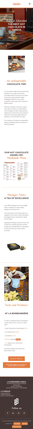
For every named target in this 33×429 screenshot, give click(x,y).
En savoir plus (16, 426)
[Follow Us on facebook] (8, 413)
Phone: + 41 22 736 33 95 (7, 395)
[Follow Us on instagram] (18, 413)
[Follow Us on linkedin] (13, 413)
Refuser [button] (25, 423)
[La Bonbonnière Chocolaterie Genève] (16, 4)
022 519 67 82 (23, 388)
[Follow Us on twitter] (24, 413)
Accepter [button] (17, 423)
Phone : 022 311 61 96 (16, 386)
